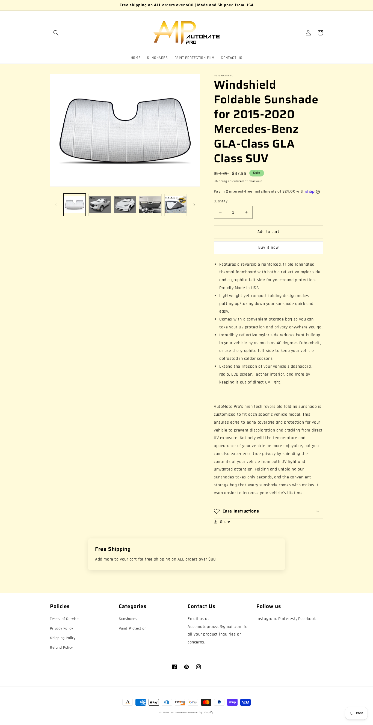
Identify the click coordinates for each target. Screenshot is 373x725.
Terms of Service (64, 618)
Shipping (220, 181)
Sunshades (128, 618)
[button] (56, 33)
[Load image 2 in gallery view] (99, 205)
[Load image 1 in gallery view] (74, 205)
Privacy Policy (61, 628)
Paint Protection (133, 628)
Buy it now (268, 247)
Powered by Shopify (201, 712)
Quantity (220, 201)
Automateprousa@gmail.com (215, 627)
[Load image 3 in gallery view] (125, 205)
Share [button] (225, 521)
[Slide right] (194, 205)
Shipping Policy (63, 638)
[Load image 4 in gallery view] (150, 205)
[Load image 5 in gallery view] (175, 205)
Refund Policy (61, 647)
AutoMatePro (179, 712)
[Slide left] (56, 205)
